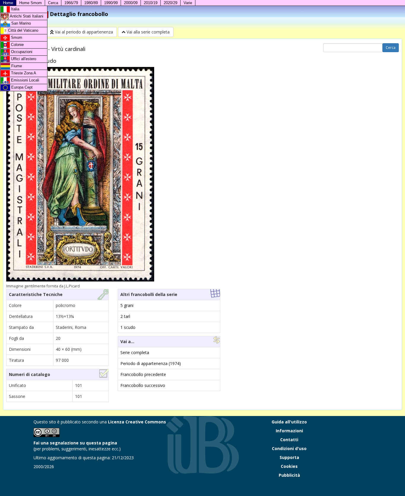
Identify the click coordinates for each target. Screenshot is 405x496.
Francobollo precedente (143, 374)
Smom (16, 37)
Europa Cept (21, 87)
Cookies (289, 466)
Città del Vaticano (22, 30)
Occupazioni (21, 51)
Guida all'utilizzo (289, 422)
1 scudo (127, 327)
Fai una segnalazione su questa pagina (75, 443)
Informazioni (289, 430)
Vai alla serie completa (147, 32)
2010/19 (150, 3)
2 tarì (125, 316)
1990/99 (111, 3)
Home (8, 3)
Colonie (17, 44)
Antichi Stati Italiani (26, 16)
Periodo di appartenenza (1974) (150, 363)
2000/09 (131, 3)
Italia (14, 9)
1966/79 (71, 3)
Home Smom (30, 3)
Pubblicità (289, 475)
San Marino (20, 23)
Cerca (53, 3)
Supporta (289, 457)
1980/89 (91, 3)
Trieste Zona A (23, 73)
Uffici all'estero (23, 59)
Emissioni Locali (24, 80)
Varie (188, 3)
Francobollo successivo (142, 385)
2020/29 (170, 3)
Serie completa (134, 352)
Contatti (289, 439)
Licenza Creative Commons (137, 422)
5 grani (126, 305)
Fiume (16, 66)
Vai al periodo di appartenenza (83, 32)
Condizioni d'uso (289, 448)
